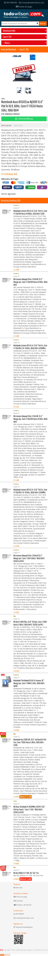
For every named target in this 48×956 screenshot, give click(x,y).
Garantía (20, 901)
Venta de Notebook (8, 49)
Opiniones (18, 125)
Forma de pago (25, 6)
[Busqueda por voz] (37, 23)
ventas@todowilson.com (33, 2)
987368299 (12, 2)
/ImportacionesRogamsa (24, 927)
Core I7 (22, 49)
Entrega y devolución (23, 905)
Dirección (18, 888)
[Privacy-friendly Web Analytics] (5, 955)
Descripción (6, 125)
